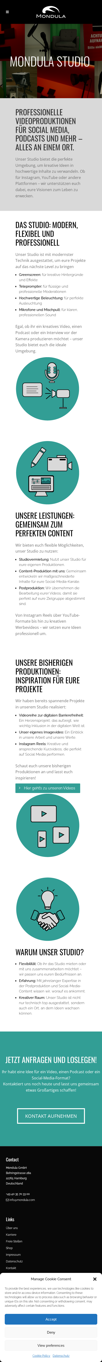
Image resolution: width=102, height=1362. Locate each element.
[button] (95, 1279)
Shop (9, 1248)
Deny (51, 1332)
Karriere (11, 1234)
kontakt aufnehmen (51, 1116)
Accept (51, 1319)
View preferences (51, 1345)
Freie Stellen (14, 1241)
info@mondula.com (22, 1200)
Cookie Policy (41, 1355)
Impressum (13, 1254)
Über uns (12, 1228)
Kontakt (11, 1268)
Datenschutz (61, 1355)
